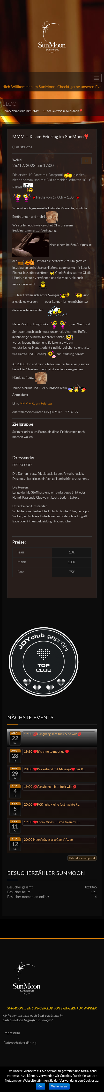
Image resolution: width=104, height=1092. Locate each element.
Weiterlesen (59, 1086)
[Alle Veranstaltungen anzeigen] (87, 160)
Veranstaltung (21, 110)
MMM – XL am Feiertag (36, 403)
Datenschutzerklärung (20, 1043)
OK (40, 1086)
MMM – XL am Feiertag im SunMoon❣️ (50, 137)
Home (6, 110)
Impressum (12, 1033)
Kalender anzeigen (81, 858)
